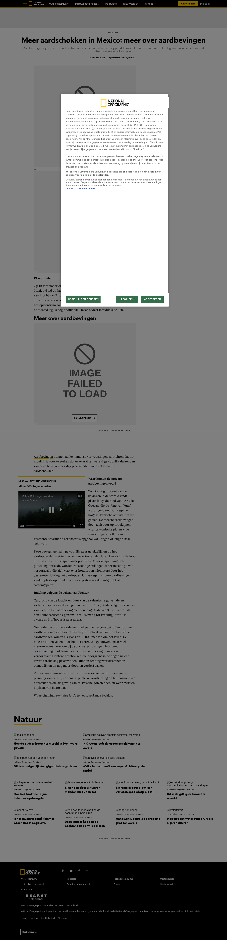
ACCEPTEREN (152, 299)
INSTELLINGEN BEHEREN (83, 299)
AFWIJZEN (127, 299)
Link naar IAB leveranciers (80, 188)
